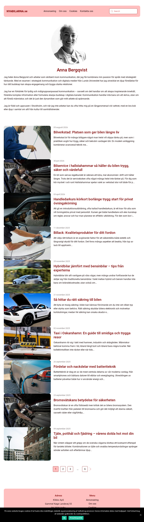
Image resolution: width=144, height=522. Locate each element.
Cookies (73, 11)
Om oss (63, 11)
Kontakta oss (86, 11)
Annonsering (50, 11)
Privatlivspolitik (76, 518)
